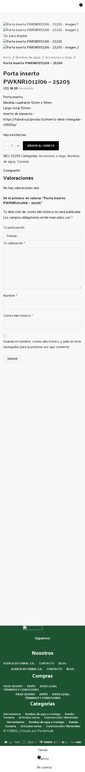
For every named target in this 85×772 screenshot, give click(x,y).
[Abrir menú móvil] (5, 6)
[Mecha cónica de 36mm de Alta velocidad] (62, 405)
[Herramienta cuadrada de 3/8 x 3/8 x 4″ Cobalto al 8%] (22, 398)
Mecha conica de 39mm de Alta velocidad (21, 527)
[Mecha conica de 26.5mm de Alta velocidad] (62, 503)
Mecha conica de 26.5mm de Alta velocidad (61, 564)
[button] (22, 437)
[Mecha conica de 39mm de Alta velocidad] (22, 503)
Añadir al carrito (40, 146)
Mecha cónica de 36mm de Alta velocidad (61, 429)
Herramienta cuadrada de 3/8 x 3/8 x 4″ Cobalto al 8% (21, 416)
